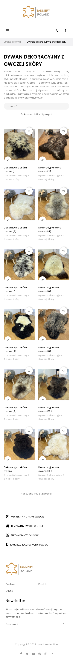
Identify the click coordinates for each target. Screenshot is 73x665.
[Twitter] (27, 654)
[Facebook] (21, 654)
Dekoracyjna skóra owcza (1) (15, 169)
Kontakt (43, 584)
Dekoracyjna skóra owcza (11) (15, 469)
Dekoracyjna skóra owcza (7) (15, 349)
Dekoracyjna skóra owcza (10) (49, 409)
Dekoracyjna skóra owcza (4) (49, 229)
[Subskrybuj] (63, 624)
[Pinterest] (39, 654)
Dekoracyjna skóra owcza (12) (49, 469)
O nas (9, 591)
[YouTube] (33, 654)
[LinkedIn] (52, 654)
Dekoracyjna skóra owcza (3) (15, 229)
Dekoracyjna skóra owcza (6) (49, 289)
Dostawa (11, 584)
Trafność (37, 106)
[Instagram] (46, 654)
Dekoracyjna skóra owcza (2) (49, 169)
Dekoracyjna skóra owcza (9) (15, 409)
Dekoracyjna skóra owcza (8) (49, 349)
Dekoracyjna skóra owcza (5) (15, 289)
